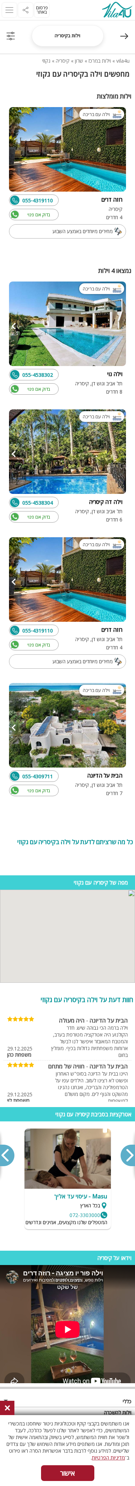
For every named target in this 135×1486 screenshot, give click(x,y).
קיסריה (62, 60)
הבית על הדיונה (109, 1020)
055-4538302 (37, 374)
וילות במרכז (100, 60)
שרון (79, 60)
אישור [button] (67, 1473)
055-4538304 (37, 502)
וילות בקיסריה (67, 35)
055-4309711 (37, 776)
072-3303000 (84, 1215)
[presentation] (127, 1155)
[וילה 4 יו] (117, 10)
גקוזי (46, 60)
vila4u (123, 60)
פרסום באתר (42, 10)
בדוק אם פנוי (38, 215)
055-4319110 (37, 200)
